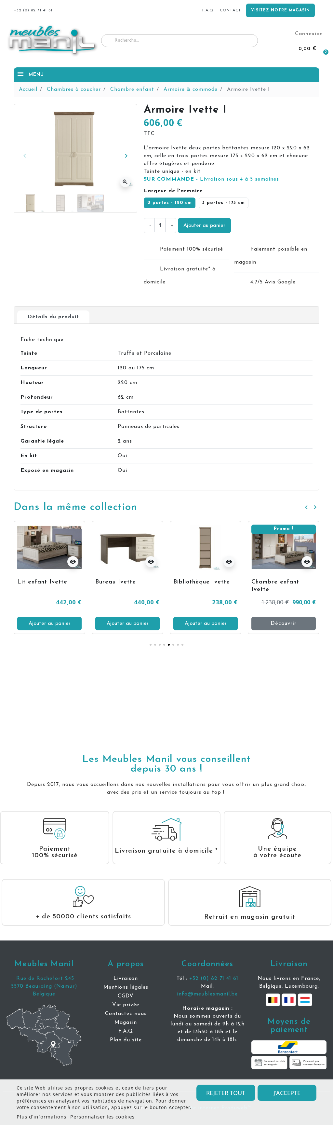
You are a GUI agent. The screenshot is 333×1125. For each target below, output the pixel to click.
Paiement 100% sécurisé (55, 852)
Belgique (44, 994)
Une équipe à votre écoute (277, 852)
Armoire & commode (191, 89)
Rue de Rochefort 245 (44, 978)
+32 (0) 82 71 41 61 (213, 978)
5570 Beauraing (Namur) (44, 986)
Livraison (289, 964)
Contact (230, 10)
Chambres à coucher (74, 89)
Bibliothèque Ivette (201, 582)
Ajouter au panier (204, 225)
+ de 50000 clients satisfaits (83, 916)
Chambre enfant (132, 89)
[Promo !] (283, 547)
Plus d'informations (41, 1116)
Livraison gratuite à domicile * (166, 851)
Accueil (28, 89)
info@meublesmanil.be (207, 994)
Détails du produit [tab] (53, 317)
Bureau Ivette (115, 582)
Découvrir (284, 623)
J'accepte (286, 1093)
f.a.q (207, 10)
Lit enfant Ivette (42, 582)
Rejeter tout (225, 1093)
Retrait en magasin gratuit (249, 917)
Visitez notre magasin (280, 10)
